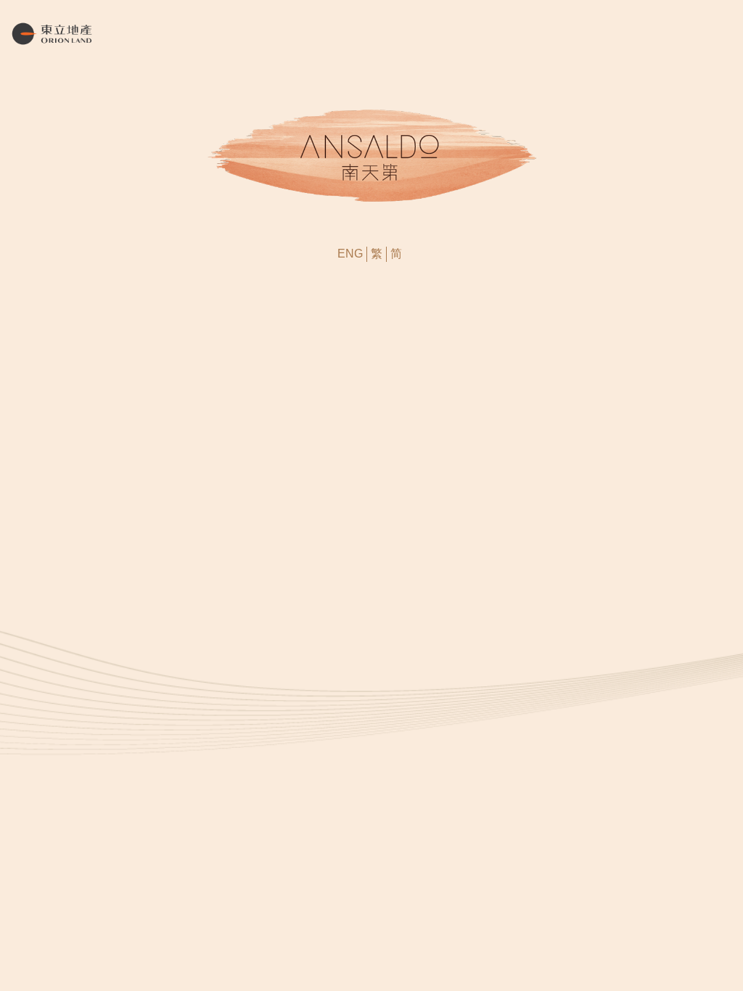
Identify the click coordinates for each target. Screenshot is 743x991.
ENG (350, 253)
